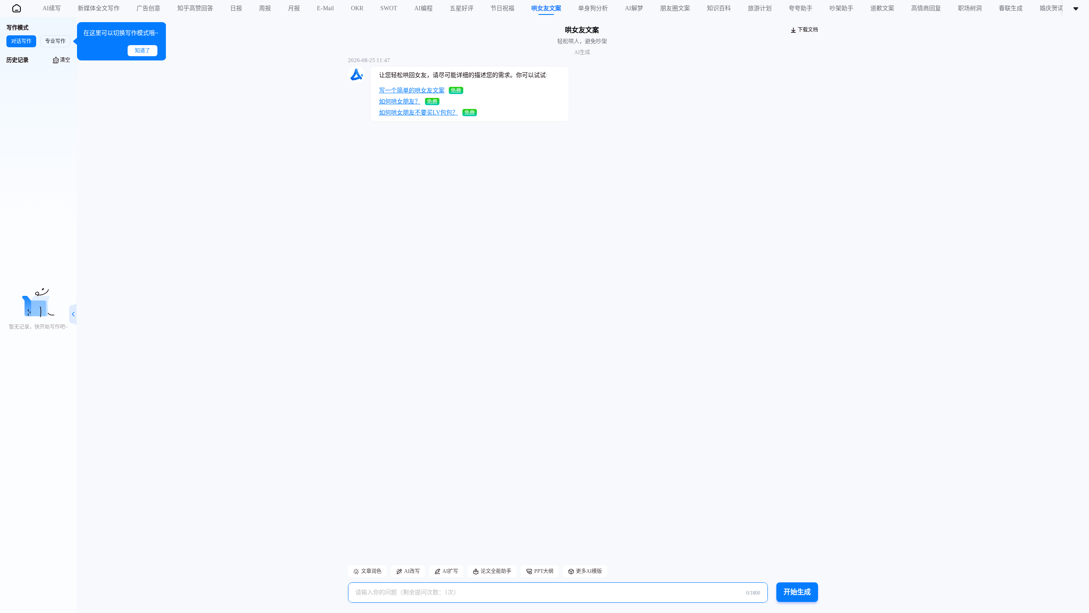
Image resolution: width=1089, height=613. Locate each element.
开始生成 (797, 592)
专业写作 (55, 41)
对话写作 (21, 41)
